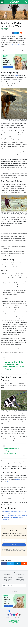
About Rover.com (8, 574)
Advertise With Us (20, 581)
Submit (14, 545)
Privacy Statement (18, 552)
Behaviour (6, 28)
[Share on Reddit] (21, 33)
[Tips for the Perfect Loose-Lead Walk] (14, 12)
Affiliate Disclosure (8, 579)
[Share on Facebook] (13, 33)
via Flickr (25, 120)
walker (16, 75)
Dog (2, 28)
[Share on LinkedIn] (18, 33)
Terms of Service (8, 576)
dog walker (18, 50)
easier (8, 481)
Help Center (14, 591)
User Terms (20, 576)
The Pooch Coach (15, 44)
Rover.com (11, 617)
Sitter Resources (20, 574)
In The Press (8, 581)
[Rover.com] (14, 2)
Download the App (20, 579)
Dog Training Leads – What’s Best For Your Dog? (15, 515)
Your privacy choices (15, 611)
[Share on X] (15, 33)
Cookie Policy (20, 577)
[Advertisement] (14, 62)
